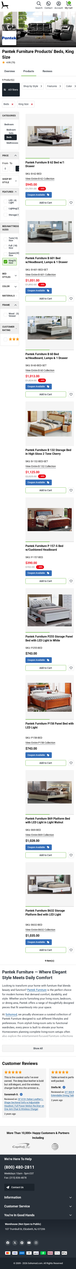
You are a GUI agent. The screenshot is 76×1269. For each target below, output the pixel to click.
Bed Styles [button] (6, 275)
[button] (38, 5)
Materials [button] (8, 295)
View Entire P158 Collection (40, 742)
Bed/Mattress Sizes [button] (10, 228)
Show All (38, 1048)
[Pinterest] (22, 1243)
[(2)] (9, 339)
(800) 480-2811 (19, 1167)
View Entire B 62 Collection (39, 178)
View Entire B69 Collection (39, 834)
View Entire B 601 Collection (40, 274)
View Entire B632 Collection (40, 929)
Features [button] (7, 191)
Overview (9, 71)
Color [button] (6, 286)
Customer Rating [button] (8, 328)
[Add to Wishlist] (71, 203)
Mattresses (12, 143)
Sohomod (11, 1014)
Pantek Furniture (36, 990)
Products (28, 71)
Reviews (47, 71)
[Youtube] (29, 1243)
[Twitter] (15, 1243)
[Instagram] (36, 1243)
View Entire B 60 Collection (39, 370)
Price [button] (5, 155)
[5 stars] (9, 339)
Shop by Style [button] (7, 181)
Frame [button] (6, 305)
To (11, 163)
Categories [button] (9, 115)
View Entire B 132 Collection (40, 466)
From (5, 163)
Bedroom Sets (11, 131)
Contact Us (17, 1187)
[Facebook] (8, 1243)
